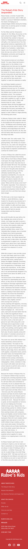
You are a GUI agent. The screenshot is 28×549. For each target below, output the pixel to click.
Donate (3, 503)
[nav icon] (24, 2)
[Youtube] (18, 545)
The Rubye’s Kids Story (8, 487)
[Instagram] (14, 545)
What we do (4, 506)
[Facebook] (9, 545)
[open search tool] (20, 3)
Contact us (4, 513)
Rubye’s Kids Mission (7, 490)
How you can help (6, 510)
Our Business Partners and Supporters (12, 494)
